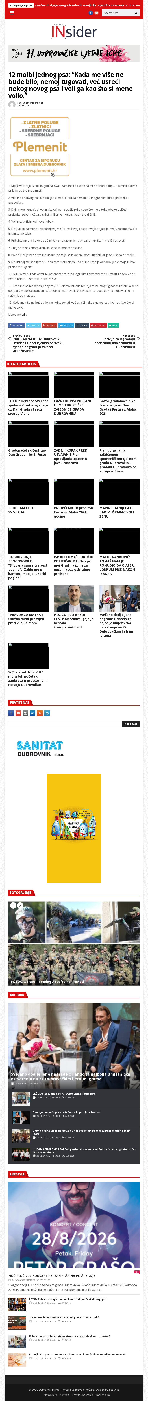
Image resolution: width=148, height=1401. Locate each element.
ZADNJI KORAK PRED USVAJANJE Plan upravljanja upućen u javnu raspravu (70, 456)
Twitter (34, 325)
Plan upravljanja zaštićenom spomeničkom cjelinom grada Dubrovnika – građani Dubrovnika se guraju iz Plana (117, 460)
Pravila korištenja (82, 1395)
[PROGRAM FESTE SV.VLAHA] (28, 492)
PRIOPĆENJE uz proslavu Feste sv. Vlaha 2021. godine (73, 512)
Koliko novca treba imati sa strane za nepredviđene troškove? (69, 1336)
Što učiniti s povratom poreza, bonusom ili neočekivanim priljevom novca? (77, 1354)
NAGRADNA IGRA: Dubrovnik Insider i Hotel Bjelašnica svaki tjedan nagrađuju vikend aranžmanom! (37, 343)
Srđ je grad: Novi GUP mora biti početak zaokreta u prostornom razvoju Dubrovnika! (27, 678)
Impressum (102, 1395)
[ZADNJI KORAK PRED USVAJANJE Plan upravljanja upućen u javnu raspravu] (74, 434)
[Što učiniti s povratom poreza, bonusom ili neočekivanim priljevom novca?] (17, 1360)
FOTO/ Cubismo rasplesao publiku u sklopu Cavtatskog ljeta (68, 1299)
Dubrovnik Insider (33, 102)
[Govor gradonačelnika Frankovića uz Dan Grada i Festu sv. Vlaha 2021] (119, 385)
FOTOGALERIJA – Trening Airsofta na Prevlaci (47, 982)
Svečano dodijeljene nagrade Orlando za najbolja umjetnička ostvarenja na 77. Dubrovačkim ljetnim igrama (77, 5)
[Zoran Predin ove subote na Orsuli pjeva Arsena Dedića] (17, 1323)
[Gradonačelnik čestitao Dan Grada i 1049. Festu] (28, 434)
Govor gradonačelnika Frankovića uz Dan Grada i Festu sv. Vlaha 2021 (117, 407)
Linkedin (67, 325)
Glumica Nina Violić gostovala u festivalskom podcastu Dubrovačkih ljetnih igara (81, 1132)
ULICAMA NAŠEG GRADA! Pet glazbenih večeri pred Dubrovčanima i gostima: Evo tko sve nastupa (84, 1150)
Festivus (114, 1389)
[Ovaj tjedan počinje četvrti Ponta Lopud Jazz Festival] (21, 1117)
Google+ (51, 325)
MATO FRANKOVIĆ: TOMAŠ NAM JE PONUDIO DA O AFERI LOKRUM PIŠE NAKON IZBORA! (117, 565)
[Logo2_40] (39, 766)
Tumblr (83, 325)
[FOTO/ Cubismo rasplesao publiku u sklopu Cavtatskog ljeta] (17, 1304)
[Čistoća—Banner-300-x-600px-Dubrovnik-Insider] (74, 882)
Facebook (17, 325)
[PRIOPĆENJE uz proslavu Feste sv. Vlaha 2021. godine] (74, 492)
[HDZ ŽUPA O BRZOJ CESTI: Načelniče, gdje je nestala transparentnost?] (74, 598)
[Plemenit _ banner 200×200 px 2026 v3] (39, 177)
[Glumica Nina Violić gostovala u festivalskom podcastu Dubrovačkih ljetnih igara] (21, 1136)
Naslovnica (50, 1395)
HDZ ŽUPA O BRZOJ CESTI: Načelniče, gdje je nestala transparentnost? (73, 620)
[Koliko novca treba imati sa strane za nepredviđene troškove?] (17, 1341)
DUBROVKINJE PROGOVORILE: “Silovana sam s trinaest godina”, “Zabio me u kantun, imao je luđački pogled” (27, 567)
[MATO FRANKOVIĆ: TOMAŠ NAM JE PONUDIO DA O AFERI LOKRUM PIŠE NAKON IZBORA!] (119, 541)
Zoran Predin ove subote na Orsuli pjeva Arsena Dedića (64, 1317)
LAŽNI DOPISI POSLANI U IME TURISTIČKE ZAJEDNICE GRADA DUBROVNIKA (72, 407)
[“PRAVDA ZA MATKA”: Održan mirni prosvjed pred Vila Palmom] (28, 598)
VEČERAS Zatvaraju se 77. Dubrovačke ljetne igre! (64, 1093)
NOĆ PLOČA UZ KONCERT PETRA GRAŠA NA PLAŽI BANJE (51, 1276)
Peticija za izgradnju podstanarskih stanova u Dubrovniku (115, 341)
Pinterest (99, 325)
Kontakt (64, 1395)
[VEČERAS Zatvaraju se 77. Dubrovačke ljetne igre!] (21, 1099)
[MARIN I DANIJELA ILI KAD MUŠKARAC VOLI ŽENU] (119, 492)
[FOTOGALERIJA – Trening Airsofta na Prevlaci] (74, 943)
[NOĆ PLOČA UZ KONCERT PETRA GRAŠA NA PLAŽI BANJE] (74, 1225)
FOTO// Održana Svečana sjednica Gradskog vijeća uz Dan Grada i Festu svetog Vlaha (28, 407)
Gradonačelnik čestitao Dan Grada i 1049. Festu (27, 452)
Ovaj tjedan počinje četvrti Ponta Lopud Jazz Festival (67, 1112)
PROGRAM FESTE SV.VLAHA (22, 510)
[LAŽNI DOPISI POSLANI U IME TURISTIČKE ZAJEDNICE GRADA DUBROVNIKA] (74, 385)
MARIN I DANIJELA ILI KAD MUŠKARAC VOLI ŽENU (116, 512)
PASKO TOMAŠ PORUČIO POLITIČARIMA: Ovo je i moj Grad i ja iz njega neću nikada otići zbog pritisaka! (73, 565)
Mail (114, 325)
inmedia (21, 315)
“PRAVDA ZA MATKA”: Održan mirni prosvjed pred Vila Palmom (26, 618)
